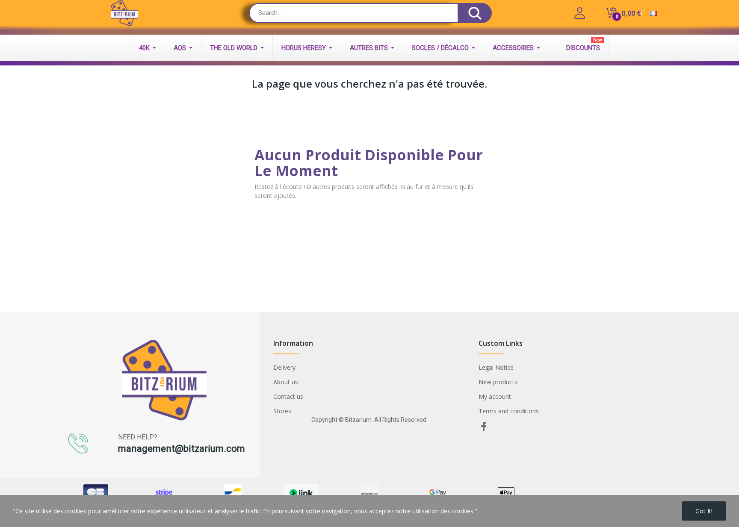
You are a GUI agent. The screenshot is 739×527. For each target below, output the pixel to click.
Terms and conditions (509, 411)
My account (495, 396)
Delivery (284, 367)
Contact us (288, 396)
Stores (282, 411)
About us (285, 382)
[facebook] (484, 426)
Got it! (703, 511)
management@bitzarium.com (181, 448)
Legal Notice (496, 367)
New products (498, 382)
